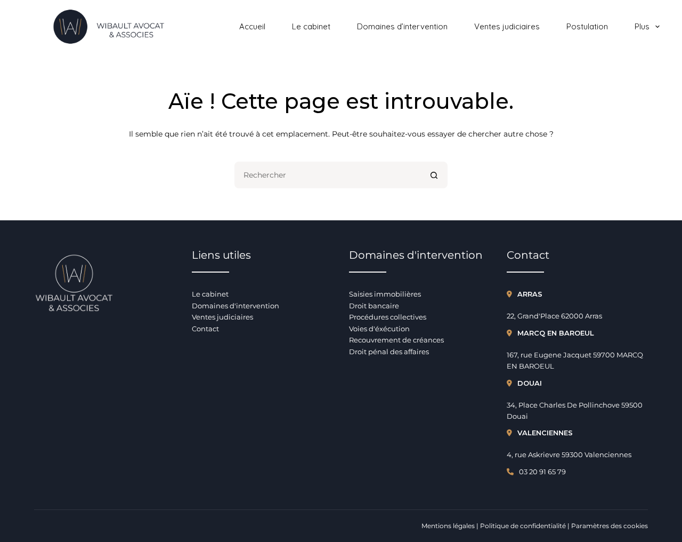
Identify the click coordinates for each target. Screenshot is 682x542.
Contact (205, 328)
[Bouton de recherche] (434, 175)
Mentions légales (448, 526)
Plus (642, 26)
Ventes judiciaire (221, 317)
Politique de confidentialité (523, 526)
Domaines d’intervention (402, 26)
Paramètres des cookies (609, 526)
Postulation (587, 26)
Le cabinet (311, 26)
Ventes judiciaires (507, 26)
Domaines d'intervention (235, 305)
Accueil (252, 26)
